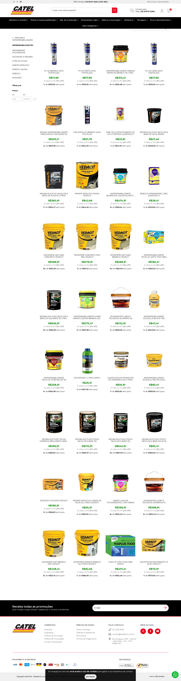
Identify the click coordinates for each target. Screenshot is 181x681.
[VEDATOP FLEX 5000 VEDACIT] (53, 482)
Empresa (48, 629)
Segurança (48, 633)
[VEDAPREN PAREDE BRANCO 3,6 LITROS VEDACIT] (86, 544)
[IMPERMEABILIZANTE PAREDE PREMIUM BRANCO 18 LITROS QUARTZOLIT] (120, 53)
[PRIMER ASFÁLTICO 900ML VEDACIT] (86, 175)
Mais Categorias (89, 26)
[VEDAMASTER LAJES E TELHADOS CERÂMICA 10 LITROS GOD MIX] (153, 482)
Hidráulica (128, 20)
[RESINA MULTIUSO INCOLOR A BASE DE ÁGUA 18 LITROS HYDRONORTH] (53, 175)
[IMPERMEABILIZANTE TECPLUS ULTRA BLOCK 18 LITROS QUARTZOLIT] (53, 360)
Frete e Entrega (83, 629)
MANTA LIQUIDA (19, 69)
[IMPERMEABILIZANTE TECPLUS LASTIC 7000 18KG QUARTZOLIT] (153, 237)
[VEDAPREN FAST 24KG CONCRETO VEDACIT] (53, 237)
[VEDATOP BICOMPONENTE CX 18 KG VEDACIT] (153, 544)
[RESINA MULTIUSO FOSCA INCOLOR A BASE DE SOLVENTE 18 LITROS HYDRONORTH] (120, 421)
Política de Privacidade (54, 639)
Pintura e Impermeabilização (43, 20)
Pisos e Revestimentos (160, 20)
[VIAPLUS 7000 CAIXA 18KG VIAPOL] (120, 544)
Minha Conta (151, 2)
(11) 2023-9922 (118, 629)
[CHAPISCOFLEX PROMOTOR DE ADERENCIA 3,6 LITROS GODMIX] (120, 360)
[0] (169, 11)
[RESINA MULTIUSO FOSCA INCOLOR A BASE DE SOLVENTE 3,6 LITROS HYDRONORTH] (86, 421)
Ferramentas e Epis (89, 20)
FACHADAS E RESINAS (22, 57)
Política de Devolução (53, 636)
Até (24, 95)
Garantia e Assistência (85, 633)
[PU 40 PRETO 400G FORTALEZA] (86, 53)
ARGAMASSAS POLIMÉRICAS (18, 51)
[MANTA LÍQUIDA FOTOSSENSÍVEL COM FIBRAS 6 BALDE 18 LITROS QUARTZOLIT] (120, 482)
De (13, 95)
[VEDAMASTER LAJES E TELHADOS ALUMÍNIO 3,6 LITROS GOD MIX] (120, 298)
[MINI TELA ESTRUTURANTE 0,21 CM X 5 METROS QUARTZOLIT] (120, 114)
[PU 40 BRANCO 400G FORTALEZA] (53, 53)
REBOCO (16, 73)
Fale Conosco (91, 2)
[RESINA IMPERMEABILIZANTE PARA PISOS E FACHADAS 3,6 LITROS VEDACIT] (53, 114)
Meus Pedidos (163, 2)
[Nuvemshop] (157, 677)
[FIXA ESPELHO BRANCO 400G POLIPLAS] (86, 114)
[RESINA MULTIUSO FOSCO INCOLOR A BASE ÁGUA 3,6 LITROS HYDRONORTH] (153, 421)
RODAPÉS (17, 78)
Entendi (90, 677)
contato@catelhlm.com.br (123, 634)
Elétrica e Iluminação (111, 20)
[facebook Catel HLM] (17, 2)
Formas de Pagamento (86, 639)
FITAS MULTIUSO (19, 61)
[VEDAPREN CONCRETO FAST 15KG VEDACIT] (86, 237)
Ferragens (142, 20)
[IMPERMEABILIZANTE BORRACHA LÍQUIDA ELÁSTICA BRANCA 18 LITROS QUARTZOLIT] (120, 175)
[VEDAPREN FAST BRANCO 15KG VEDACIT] (53, 544)
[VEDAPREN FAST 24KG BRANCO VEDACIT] (120, 237)
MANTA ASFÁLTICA (20, 65)
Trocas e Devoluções (53, 642)
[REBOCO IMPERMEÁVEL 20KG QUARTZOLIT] (153, 175)
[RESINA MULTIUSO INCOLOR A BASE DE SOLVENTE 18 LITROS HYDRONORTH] (53, 298)
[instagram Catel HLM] (14, 2)
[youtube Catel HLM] (20, 2)
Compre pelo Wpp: (145, 10)
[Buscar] (114, 10)
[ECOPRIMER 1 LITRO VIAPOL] (86, 360)
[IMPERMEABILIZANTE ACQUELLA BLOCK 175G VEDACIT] (153, 298)
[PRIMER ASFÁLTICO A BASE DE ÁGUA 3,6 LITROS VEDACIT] (86, 482)
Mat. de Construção (68, 20)
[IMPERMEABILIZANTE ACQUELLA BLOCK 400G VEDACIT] (153, 360)
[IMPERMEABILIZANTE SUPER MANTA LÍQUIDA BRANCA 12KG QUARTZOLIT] (86, 298)
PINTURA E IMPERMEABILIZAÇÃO (22, 39)
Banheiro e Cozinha (18, 20)
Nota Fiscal (81, 636)
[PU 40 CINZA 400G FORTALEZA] (153, 53)
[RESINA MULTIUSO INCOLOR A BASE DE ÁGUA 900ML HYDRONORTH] (153, 114)
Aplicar (35, 99)
